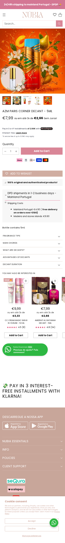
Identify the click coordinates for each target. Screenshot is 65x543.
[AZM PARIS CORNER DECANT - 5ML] (32, 61)
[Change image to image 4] (37, 100)
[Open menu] (4, 15)
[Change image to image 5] (48, 100)
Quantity (8, 144)
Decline (32, 528)
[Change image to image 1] (6, 100)
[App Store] (16, 429)
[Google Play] (42, 429)
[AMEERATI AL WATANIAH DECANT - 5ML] (45, 290)
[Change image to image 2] (17, 100)
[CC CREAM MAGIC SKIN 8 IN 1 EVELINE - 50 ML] (16, 290)
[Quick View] (26, 281)
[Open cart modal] (60, 15)
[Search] (59, 23)
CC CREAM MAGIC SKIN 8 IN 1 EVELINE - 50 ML (16, 321)
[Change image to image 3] (27, 100)
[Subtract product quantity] (5, 151)
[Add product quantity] (16, 151)
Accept (32, 521)
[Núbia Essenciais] (32, 15)
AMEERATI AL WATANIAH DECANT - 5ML (45, 321)
